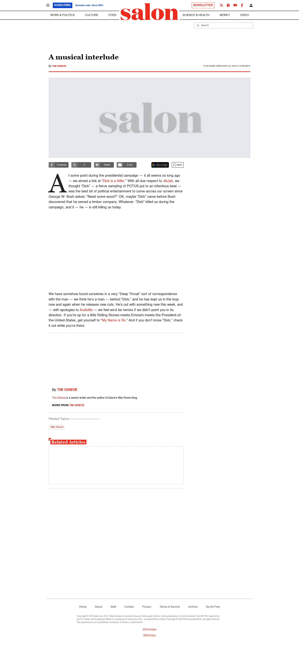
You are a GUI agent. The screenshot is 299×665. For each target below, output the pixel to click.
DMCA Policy (149, 635)
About (98, 607)
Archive (193, 607)
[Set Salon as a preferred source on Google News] (160, 165)
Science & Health (196, 15)
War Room (56, 427)
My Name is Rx (113, 320)
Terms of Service (170, 607)
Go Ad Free (213, 607)
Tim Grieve (59, 66)
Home (83, 607)
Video (244, 15)
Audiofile (86, 310)
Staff (113, 607)
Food (112, 15)
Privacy (146, 607)
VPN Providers (149, 629)
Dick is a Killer (113, 181)
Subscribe (62, 5)
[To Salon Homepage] (149, 12)
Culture (91, 15)
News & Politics (62, 15)
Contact (129, 607)
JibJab (168, 181)
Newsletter (203, 5)
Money (225, 15)
